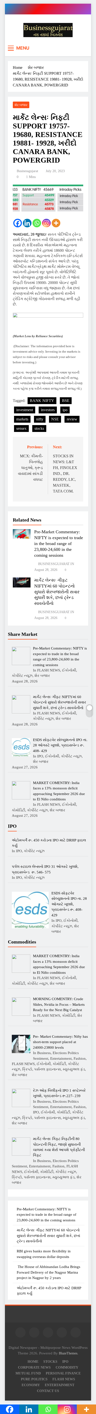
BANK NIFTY (42, 400)
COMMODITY (67, 1367)
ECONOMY (31, 1385)
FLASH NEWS (63, 1379)
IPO (65, 1361)
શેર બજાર (21, 105)
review (72, 419)
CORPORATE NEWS (34, 1367)
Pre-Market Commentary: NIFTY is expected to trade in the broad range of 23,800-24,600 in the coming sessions (58, 543)
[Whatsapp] (36, 223)
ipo (65, 410)
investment (24, 410)
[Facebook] (17, 223)
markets (22, 419)
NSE (55, 419)
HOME (33, 1361)
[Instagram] (46, 223)
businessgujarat (27, 171)
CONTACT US (48, 1391)
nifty (39, 419)
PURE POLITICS (34, 1379)
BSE (65, 400)
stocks (39, 428)
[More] (56, 223)
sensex (21, 428)
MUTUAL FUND (28, 1373)
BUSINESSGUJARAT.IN (56, 564)
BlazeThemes (68, 1353)
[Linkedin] (27, 223)
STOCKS (50, 1361)
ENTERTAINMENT (59, 1385)
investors (48, 410)
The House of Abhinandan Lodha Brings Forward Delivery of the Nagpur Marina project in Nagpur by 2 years (48, 1272)
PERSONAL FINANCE (63, 1373)
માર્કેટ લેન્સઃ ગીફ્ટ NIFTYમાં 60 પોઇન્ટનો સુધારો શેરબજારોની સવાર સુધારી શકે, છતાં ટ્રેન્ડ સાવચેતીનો (57, 592)
